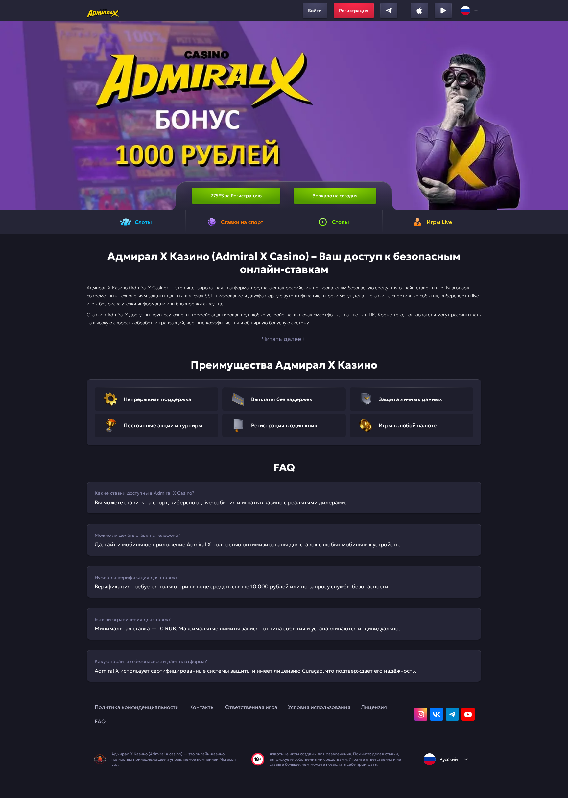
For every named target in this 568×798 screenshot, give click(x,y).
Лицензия (374, 707)
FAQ (100, 721)
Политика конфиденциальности (137, 707)
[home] (103, 10)
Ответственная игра (251, 707)
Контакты (202, 707)
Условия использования (319, 707)
